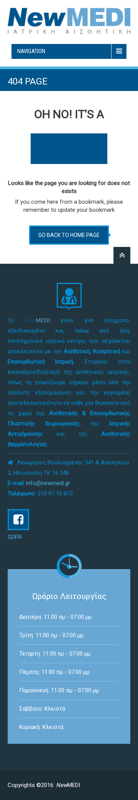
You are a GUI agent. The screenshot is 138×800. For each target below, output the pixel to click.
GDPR (15, 537)
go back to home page (69, 235)
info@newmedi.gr (48, 483)
